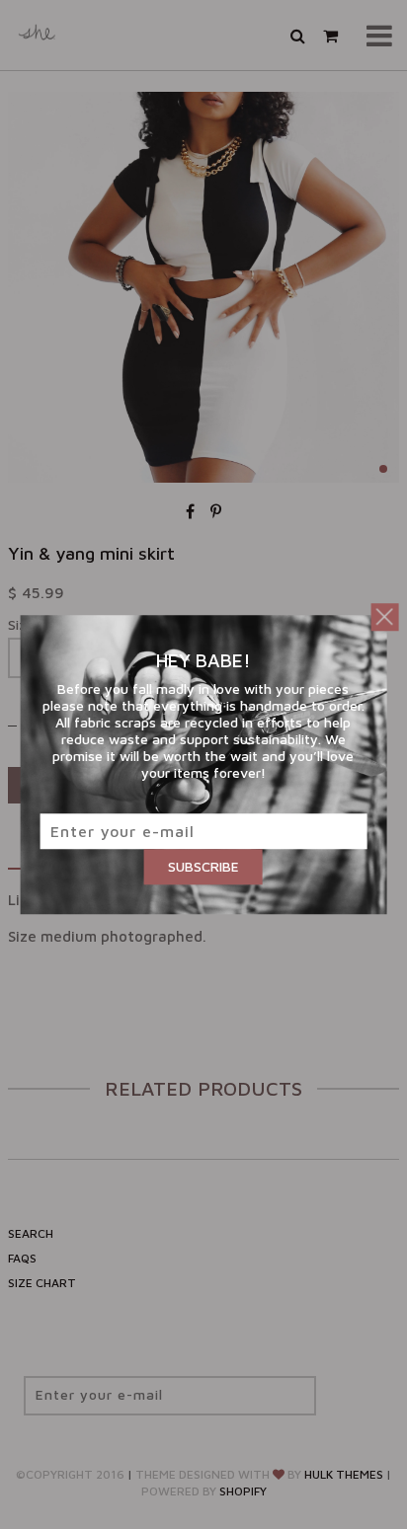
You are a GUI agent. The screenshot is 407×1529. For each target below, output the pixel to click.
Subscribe (203, 866)
